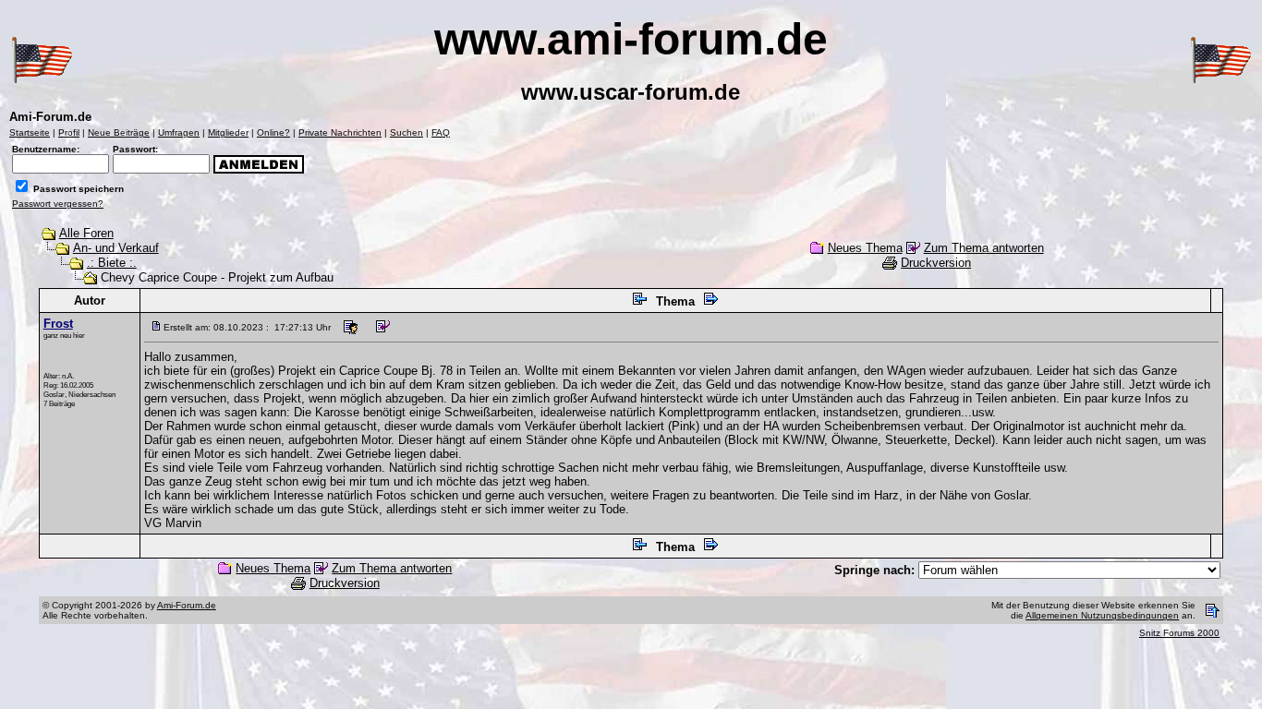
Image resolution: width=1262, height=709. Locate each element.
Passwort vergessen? (57, 203)
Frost (58, 323)
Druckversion (936, 263)
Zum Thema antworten (984, 248)
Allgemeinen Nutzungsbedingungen (1102, 615)
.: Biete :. (112, 263)
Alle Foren (86, 233)
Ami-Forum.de (186, 605)
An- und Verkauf (116, 248)
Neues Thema (865, 248)
